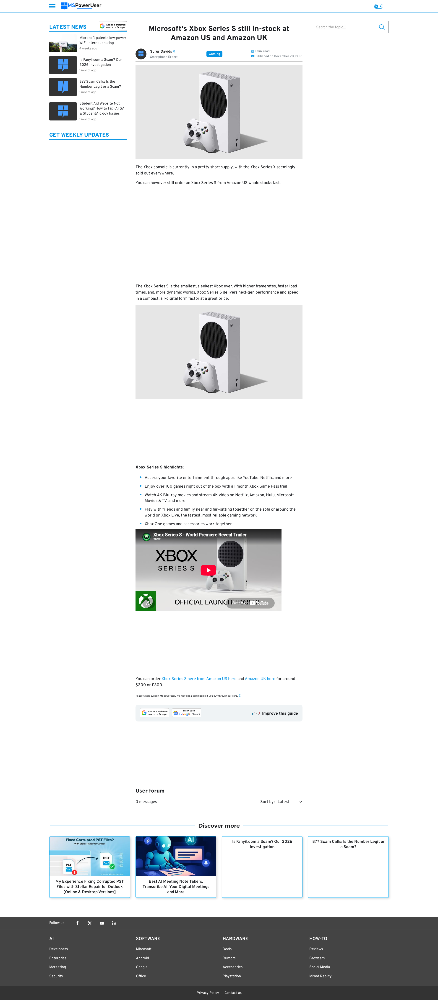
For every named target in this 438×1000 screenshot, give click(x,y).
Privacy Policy (208, 993)
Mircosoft (143, 949)
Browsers (317, 958)
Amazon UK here (260, 679)
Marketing (57, 967)
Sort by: (267, 802)
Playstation (232, 976)
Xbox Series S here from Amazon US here (199, 679)
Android (142, 958)
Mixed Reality (320, 976)
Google (142, 967)
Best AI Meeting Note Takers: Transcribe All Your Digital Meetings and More (176, 887)
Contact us (233, 993)
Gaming (214, 54)
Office (141, 976)
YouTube (102, 923)
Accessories (233, 967)
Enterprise (58, 958)
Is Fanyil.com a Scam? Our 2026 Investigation (262, 844)
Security (56, 976)
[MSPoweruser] (81, 6)
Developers (58, 949)
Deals (227, 949)
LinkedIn (114, 923)
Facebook (77, 923)
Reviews (316, 949)
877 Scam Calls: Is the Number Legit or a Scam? (348, 844)
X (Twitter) (90, 923)
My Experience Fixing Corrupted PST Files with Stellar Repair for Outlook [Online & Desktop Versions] (89, 887)
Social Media (319, 967)
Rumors (229, 958)
